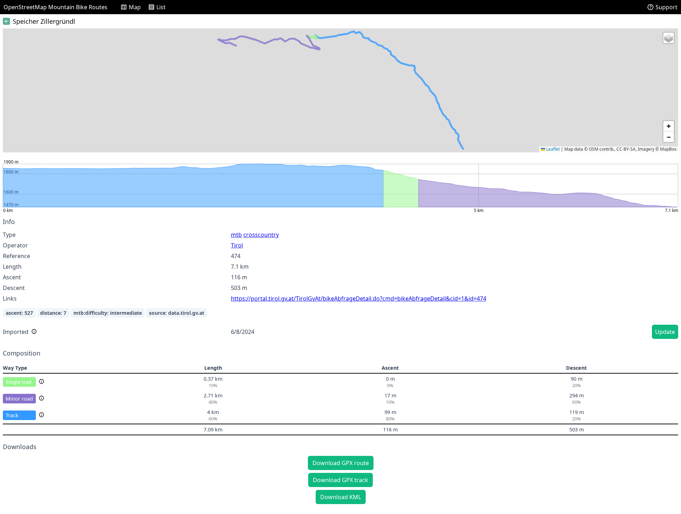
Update (665, 332)
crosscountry (261, 235)
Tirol (237, 245)
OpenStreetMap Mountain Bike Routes (55, 7)
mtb (236, 235)
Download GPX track (340, 480)
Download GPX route (340, 463)
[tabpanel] (340, 279)
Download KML (340, 497)
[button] (668, 38)
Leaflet (552, 149)
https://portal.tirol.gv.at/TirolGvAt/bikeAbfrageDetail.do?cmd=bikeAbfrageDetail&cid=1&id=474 (358, 298)
